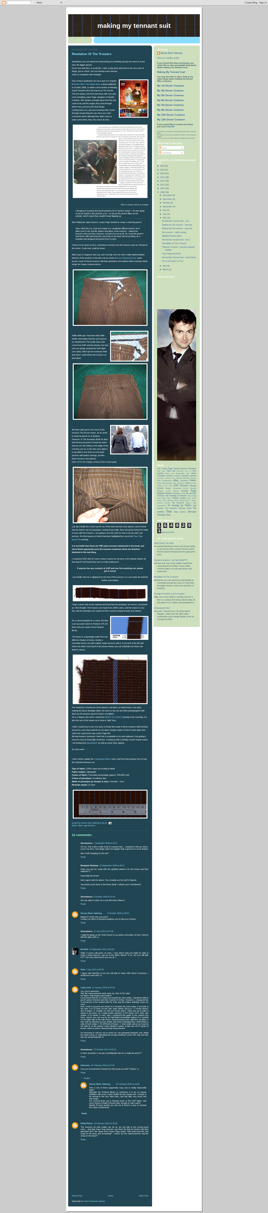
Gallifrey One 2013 (164, 486)
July (165, 210)
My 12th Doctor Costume (171, 119)
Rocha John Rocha (176, 500)
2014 (162, 173)
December (167, 195)
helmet (185, 488)
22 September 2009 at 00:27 (112, 865)
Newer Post (77, 1196)
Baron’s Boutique (188, 468)
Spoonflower (92, 743)
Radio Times (162, 500)
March (166, 269)
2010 (162, 188)
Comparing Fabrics (102, 759)
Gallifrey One (190, 483)
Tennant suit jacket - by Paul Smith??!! (170, 560)
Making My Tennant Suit (134, 25)
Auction (177, 468)
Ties (169, 511)
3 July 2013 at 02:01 (95, 969)
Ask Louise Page (165, 468)
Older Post (143, 1196)
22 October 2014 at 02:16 (105, 1049)
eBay (176, 480)
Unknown (85, 1065)
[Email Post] (109, 823)
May (165, 218)
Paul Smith (191, 498)
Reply (83, 857)
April (165, 266)
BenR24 (84, 949)
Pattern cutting (179, 498)
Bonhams (180, 471)
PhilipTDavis (87, 1123)
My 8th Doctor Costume (170, 110)
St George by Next (162, 608)
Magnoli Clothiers (164, 493)
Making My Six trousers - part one (177, 228)
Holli (83, 969)
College (177, 476)
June (165, 214)
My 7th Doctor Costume (170, 105)
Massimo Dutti (179, 493)
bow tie (188, 471)
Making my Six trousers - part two (177, 225)
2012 (162, 181)
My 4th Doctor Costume (170, 90)
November (167, 199)
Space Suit (191, 503)
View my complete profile (168, 58)
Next (159, 498)
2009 (162, 192)
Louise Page (188, 490)
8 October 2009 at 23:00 (118, 913)
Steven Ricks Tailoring (91, 913)
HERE (79, 462)
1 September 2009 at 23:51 (105, 843)
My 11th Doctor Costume (171, 115)
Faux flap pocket (164, 483)
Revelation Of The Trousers (174, 243)
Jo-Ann (168, 491)
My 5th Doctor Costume (170, 95)
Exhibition (184, 481)
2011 (162, 185)
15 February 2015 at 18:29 (127, 1084)
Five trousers (178, 483)
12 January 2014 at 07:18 (103, 987)
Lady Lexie (86, 987)
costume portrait (188, 475)
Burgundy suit (182, 473)
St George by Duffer (179, 505)
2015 (162, 170)
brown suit (169, 473)
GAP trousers (89, 825)
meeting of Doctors (178, 495)
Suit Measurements (165, 532)
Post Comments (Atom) (94, 1201)
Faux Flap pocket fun (126, 258)
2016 (162, 166)
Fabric (80, 825)
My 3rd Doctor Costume (170, 86)
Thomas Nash (185, 508)
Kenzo (176, 491)
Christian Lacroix (165, 475)
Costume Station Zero (166, 478)
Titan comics (180, 512)
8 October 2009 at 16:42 (104, 897)
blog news (161, 471)
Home (110, 1196)
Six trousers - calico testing (174, 232)
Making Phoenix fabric (172, 236)
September (168, 206)
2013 (162, 177)
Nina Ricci (166, 498)
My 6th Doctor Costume (170, 100)
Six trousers (178, 503)
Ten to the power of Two (172, 261)
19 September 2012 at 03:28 (101, 949)
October (166, 203)
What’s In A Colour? (113, 717)
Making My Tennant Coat (171, 72)
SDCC (188, 500)
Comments (166, 153)
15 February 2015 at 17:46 (102, 1065)
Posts (164, 148)
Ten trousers (171, 508)
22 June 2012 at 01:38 (103, 931)
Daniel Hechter (183, 478)
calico (193, 473)
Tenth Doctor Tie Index (164, 543)
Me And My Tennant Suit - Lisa (175, 221)
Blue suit (171, 471)
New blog (192, 496)
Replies (87, 1078)
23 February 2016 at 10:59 (105, 1123)
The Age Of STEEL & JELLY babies (169, 594)
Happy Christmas (173, 488)
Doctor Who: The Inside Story (87, 84)
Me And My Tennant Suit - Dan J (176, 240)
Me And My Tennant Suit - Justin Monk (179, 257)
